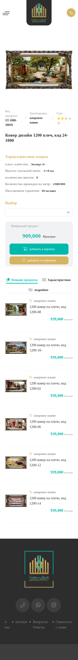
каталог (22, 622)
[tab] (22, 280)
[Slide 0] (39, 97)
